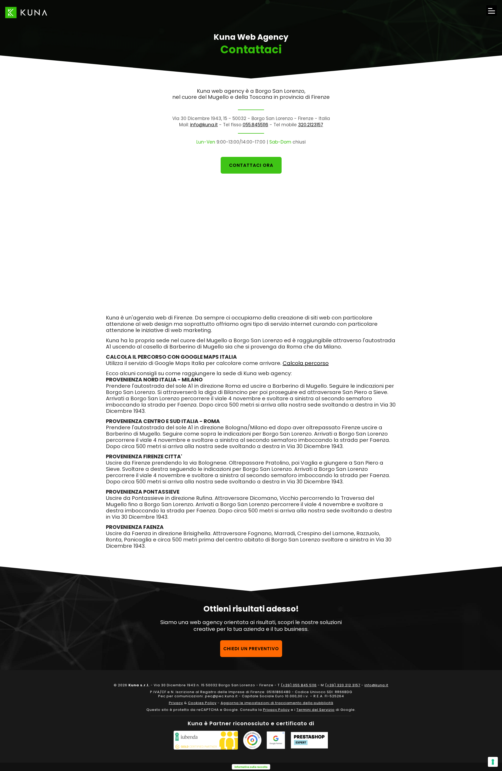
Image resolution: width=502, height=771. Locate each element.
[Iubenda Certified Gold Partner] (206, 740)
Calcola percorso (306, 363)
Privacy (176, 702)
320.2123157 (310, 125)
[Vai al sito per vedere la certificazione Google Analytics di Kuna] (252, 740)
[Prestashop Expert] (309, 740)
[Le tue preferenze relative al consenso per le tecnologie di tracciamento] (493, 762)
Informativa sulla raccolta (251, 766)
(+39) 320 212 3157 (342, 685)
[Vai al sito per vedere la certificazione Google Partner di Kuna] (276, 740)
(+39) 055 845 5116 (299, 685)
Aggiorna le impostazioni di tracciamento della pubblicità (277, 702)
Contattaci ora (251, 165)
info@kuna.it (204, 125)
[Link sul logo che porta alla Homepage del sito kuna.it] (26, 12)
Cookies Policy (202, 702)
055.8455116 (255, 125)
